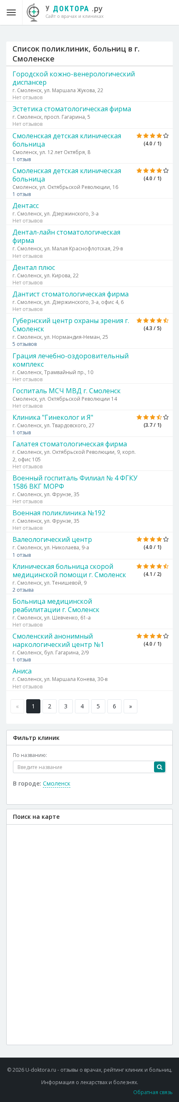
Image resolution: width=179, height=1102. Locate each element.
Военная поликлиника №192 (58, 512)
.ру (74, 11)
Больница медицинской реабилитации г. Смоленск (55, 605)
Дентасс (25, 205)
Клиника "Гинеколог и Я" (52, 417)
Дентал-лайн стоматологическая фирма (66, 236)
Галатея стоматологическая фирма (69, 443)
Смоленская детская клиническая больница (66, 140)
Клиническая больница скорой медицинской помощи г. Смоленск (69, 570)
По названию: (30, 755)
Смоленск (56, 783)
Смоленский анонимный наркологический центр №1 (58, 640)
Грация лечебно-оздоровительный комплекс (70, 360)
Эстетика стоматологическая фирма (71, 108)
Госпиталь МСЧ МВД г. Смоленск (66, 390)
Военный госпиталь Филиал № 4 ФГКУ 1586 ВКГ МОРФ (74, 482)
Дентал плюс (33, 267)
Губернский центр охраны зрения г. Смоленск (70, 324)
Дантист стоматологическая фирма (70, 294)
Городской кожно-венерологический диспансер (73, 78)
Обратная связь (153, 1092)
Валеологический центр (52, 539)
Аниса (22, 671)
